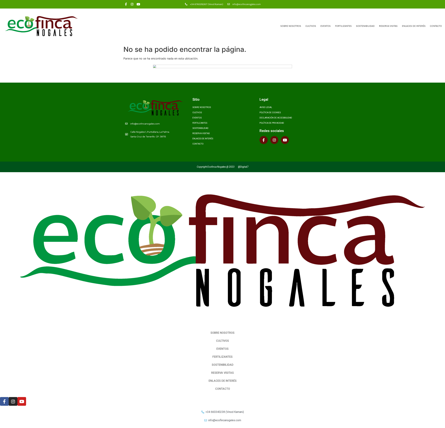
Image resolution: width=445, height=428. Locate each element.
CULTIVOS (310, 26)
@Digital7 (243, 166)
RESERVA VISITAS (388, 26)
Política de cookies (270, 112)
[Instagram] (132, 4)
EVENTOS (325, 26)
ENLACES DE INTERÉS (414, 26)
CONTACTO (436, 26)
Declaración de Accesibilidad (276, 118)
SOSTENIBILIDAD (365, 26)
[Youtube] (138, 4)
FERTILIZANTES (343, 26)
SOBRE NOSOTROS (290, 26)
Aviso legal (266, 107)
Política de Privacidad (272, 123)
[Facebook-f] (125, 4)
